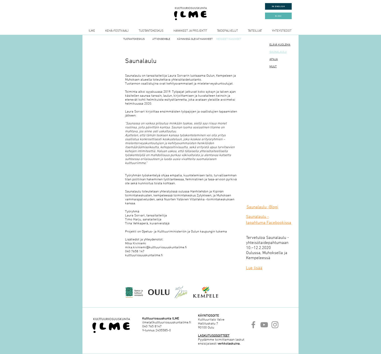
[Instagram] (275, 324)
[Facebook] (253, 324)
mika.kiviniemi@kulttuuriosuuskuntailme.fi (156, 247)
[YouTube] (264, 324)
